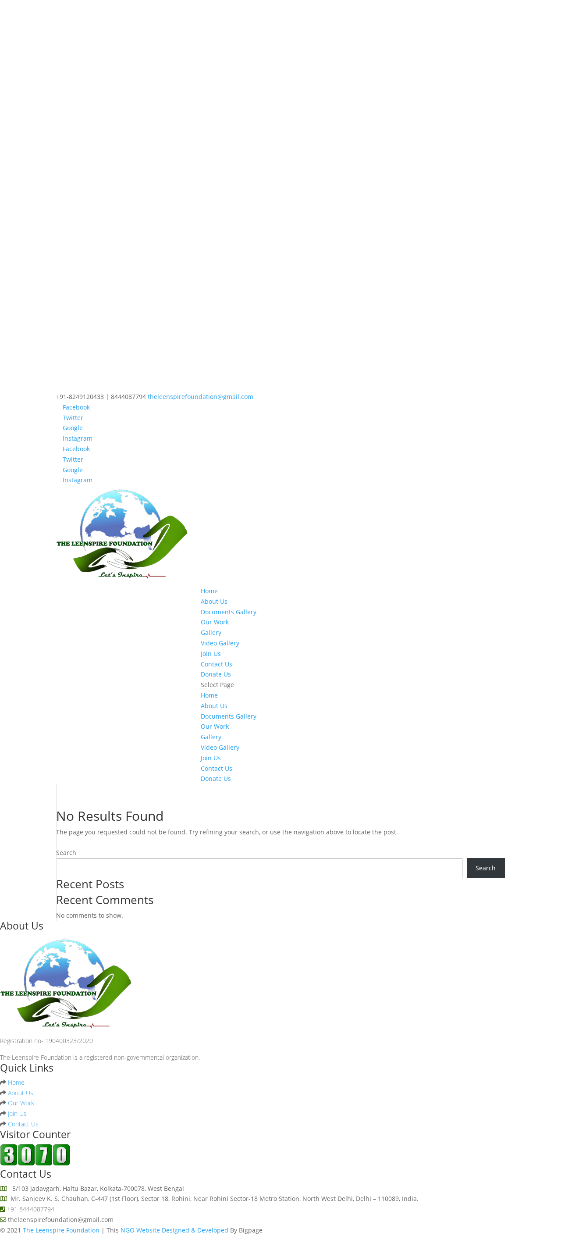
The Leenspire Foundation (62, 1230)
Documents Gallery (228, 612)
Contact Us (216, 664)
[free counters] (35, 1163)
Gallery (211, 632)
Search (66, 852)
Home (209, 591)
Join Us (211, 653)
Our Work (215, 622)
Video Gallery (220, 643)
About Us (214, 601)
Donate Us (216, 674)
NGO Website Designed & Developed (175, 1230)
